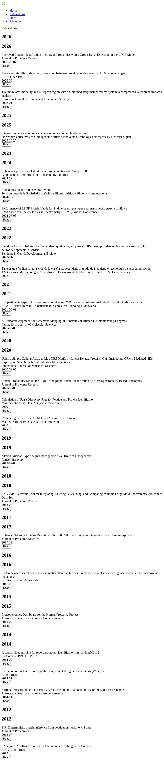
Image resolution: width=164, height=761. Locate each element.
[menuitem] (13, 10)
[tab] (86, 10)
